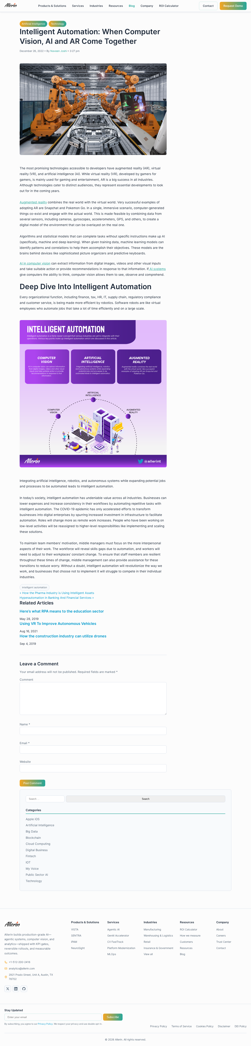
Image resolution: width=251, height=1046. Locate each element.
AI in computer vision (35, 263)
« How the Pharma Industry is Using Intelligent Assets (57, 593)
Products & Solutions (52, 6)
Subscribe (113, 1017)
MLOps (111, 954)
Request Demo (233, 6)
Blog (132, 6)
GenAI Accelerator (118, 935)
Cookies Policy (205, 1026)
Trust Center (223, 941)
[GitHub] (24, 988)
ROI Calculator (169, 6)
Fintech (31, 856)
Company (147, 6)
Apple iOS (33, 819)
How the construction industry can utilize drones (63, 636)
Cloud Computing (38, 844)
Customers (186, 941)
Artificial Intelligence (33, 23)
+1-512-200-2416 (19, 962)
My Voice (32, 868)
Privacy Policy (45, 1023)
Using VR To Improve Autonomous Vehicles (58, 623)
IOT (28, 862)
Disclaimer (224, 1026)
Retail (147, 941)
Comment (26, 679)
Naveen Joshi (58, 50)
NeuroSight (78, 948)
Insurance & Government (158, 948)
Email (25, 743)
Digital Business (37, 850)
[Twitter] (7, 988)
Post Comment (32, 783)
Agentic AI (113, 929)
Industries (96, 6)
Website (25, 761)
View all (148, 954)
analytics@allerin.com (22, 968)
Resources (116, 6)
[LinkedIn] (15, 988)
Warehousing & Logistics (158, 935)
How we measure (190, 935)
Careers (221, 935)
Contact (208, 6)
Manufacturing (152, 929)
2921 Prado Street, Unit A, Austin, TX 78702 (31, 976)
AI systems (157, 269)
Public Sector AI (37, 874)
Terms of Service (181, 1026)
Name (25, 724)
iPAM (74, 941)
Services (78, 6)
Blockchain (33, 837)
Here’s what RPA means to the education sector (62, 611)
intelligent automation (34, 587)
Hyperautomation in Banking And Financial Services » (57, 597)
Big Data (32, 831)
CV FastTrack (115, 941)
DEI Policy (241, 1026)
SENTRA (76, 935)
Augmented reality (33, 202)
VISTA (74, 929)
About (219, 929)
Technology (57, 23)
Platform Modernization (121, 948)
